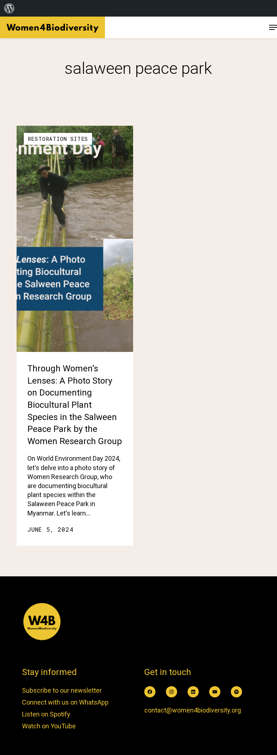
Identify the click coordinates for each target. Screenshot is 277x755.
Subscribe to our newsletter (62, 690)
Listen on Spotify (46, 714)
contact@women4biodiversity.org (192, 710)
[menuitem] (9, 8)
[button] (273, 27)
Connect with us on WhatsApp (65, 702)
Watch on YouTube (49, 726)
